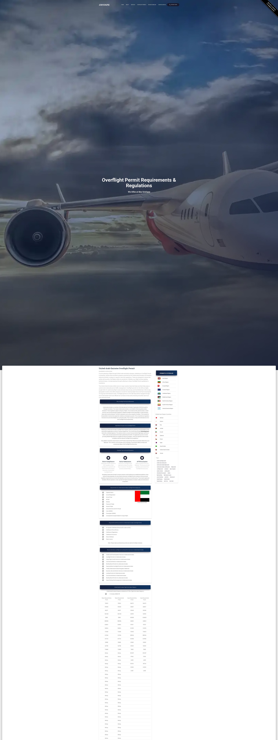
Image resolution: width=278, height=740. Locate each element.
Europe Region (165, 385)
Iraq (161, 424)
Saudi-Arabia (163, 446)
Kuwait (161, 432)
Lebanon (162, 435)
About (127, 4)
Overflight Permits (141, 4)
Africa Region (165, 382)
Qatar (161, 442)
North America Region (167, 400)
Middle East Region (166, 397)
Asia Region (165, 378)
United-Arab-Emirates (164, 449)
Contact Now (173, 4)
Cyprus (161, 421)
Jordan (161, 428)
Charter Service (162, 4)
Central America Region (167, 408)
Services (133, 4)
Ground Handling (152, 4)
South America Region (167, 404)
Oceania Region (166, 389)
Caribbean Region (166, 393)
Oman (161, 439)
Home (122, 4)
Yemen (161, 453)
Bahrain (161, 417)
